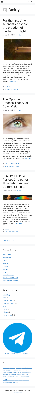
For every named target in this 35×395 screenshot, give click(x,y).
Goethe (28, 372)
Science (7, 87)
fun (20, 372)
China (22, 368)
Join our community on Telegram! (16, 354)
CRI (6, 231)
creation (7, 89)
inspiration (8, 374)
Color (6, 163)
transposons (26, 380)
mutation (23, 374)
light (18, 89)
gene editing (24, 372)
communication (12, 370)
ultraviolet (5, 382)
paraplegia (9, 376)
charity (19, 368)
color (6, 166)
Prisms (5, 309)
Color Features (7, 300)
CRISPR (23, 370)
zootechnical (15, 382)
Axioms (5, 260)
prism (13, 376)
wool (11, 382)
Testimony (6, 269)
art (3, 368)
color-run (30, 368)
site (5, 379)
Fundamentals (7, 257)
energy (13, 89)
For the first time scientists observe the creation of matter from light (15, 26)
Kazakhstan (13, 374)
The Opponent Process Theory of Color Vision (15, 102)
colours (7, 370)
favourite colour (16, 372)
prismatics (17, 376)
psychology (22, 376)
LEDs (9, 231)
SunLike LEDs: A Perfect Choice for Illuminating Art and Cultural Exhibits (16, 181)
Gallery (5, 272)
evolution (4, 372)
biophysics (10, 368)
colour (4, 370)
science (27, 376)
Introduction (7, 255)
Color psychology (15, 163)
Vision (16, 166)
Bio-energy (6, 295)
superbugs (17, 380)
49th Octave (7, 266)
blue (14, 368)
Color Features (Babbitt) (11, 281)
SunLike (15, 231)
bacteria (6, 368)
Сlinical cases (7, 315)
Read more (14, 81)
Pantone (27, 374)
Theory (11, 166)
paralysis (5, 376)
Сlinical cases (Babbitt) (10, 278)
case (17, 368)
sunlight (9, 380)
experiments (9, 372)
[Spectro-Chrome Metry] (2, 1)
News (7, 229)
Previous (6, 241)
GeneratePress (17, 392)
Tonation (5, 263)
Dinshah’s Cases (8, 275)
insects (4, 374)
